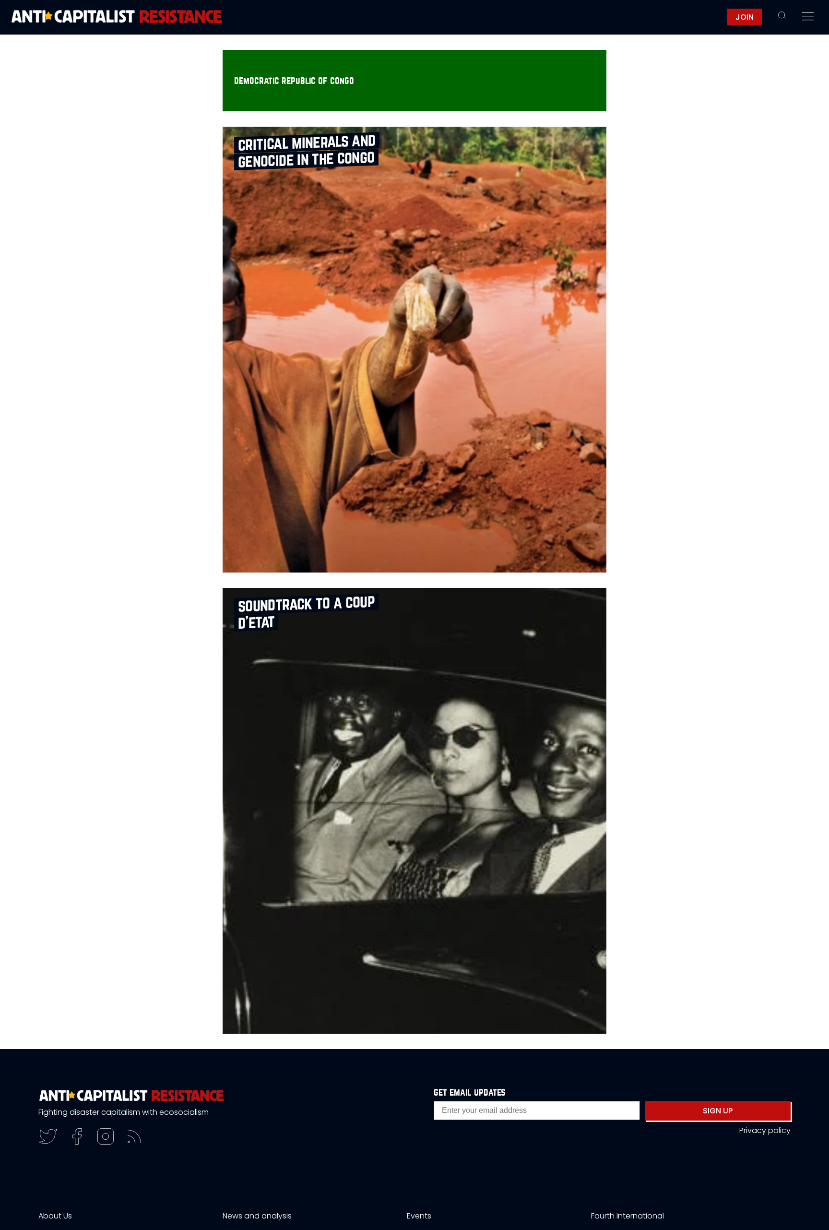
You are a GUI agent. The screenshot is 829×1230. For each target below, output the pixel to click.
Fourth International (627, 1215)
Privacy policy (765, 1130)
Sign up (718, 1110)
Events (419, 1215)
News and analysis (257, 1215)
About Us (55, 1215)
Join (744, 17)
